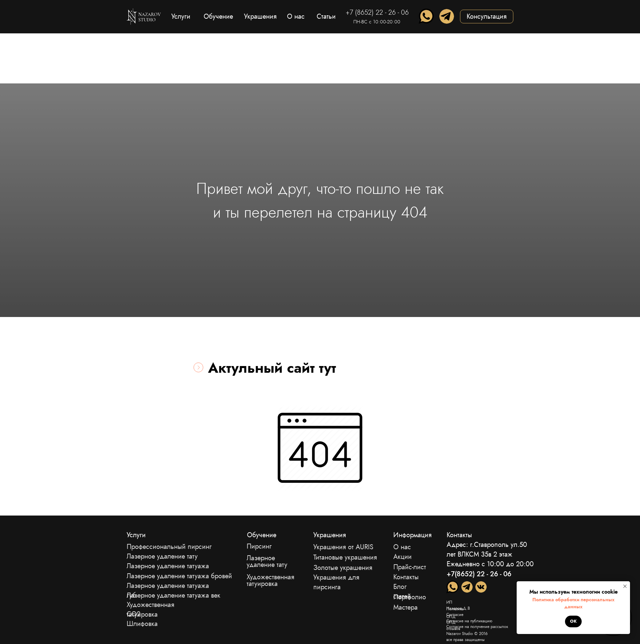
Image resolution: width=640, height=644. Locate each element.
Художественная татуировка (270, 580)
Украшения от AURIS (343, 547)
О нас (402, 547)
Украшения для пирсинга (336, 582)
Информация (412, 535)
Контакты (406, 577)
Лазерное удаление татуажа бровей (179, 576)
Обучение (261, 535)
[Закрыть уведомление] (625, 586)
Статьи (326, 16)
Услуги (136, 535)
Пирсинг (259, 546)
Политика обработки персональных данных (573, 603)
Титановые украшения (345, 557)
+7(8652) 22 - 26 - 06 (479, 574)
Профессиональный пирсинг (169, 547)
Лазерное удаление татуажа (168, 566)
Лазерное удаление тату (267, 561)
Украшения (329, 535)
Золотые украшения (342, 568)
